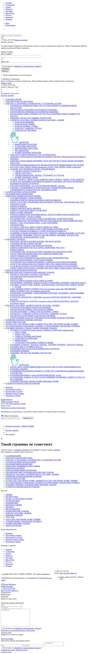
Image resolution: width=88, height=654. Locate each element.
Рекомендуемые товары (15, 394)
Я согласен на (22, 66)
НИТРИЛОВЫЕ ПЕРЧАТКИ (26, 148)
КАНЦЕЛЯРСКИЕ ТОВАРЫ (42, 472)
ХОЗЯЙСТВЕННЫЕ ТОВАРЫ (44, 485)
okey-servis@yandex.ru (68, 573)
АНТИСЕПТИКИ (29, 462)
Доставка (9, 11)
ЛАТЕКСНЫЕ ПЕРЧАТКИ (25, 146)
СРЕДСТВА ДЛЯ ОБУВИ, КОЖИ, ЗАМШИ (59, 481)
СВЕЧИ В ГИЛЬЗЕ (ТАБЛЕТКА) (28, 171)
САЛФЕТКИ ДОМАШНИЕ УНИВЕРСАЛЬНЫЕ (34, 343)
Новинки (9, 387)
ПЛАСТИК (20, 479)
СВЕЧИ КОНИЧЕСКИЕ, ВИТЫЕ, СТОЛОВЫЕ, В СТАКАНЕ (39, 175)
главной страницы (21, 450)
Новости (9, 9)
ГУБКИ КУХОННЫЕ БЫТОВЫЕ (28, 336)
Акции (8, 7)
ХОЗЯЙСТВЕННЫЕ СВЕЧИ (26, 177)
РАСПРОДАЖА (26, 458)
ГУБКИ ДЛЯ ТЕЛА (22, 334)
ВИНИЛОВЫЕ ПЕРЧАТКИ (26, 144)
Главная (9, 3)
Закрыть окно (6, 83)
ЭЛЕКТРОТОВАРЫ (31, 487)
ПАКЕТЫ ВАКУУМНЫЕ (25, 124)
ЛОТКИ (18, 287)
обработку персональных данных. (27, 66)
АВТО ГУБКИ (20, 332)
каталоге (57, 450)
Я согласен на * (22, 628)
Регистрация (10, 25)
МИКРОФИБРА (21, 341)
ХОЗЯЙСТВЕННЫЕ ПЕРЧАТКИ (28, 153)
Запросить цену (21, 650)
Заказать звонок (21, 40)
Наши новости (6, 399)
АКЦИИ (17, 456)
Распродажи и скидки (14, 391)
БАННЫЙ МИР (26, 464)
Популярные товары (13, 389)
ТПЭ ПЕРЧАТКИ (22, 151)
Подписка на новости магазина (13, 408)
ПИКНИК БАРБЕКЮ (33, 476)
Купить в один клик (26, 630)
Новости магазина (10, 416)
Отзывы (9, 19)
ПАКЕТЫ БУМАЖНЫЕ (24, 122)
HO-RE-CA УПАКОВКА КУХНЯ (47, 460)
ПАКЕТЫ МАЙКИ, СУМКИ (26, 126)
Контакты (9, 17)
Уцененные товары (13, 396)
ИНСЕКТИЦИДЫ (29, 470)
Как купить (10, 13)
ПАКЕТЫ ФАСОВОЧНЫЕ (25, 130)
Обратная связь (7, 586)
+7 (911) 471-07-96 (8, 588)
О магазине (10, 5)
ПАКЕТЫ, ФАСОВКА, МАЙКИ (46, 474)
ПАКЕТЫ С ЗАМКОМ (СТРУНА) (28, 128)
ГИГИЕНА (20, 468)
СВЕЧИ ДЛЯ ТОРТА (23, 173)
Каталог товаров (7, 95)
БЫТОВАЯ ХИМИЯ (32, 466)
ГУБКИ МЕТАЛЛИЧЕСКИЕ (26, 338)
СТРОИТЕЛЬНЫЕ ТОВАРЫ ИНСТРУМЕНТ (62, 483)
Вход (7, 23)
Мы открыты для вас (18, 404)
